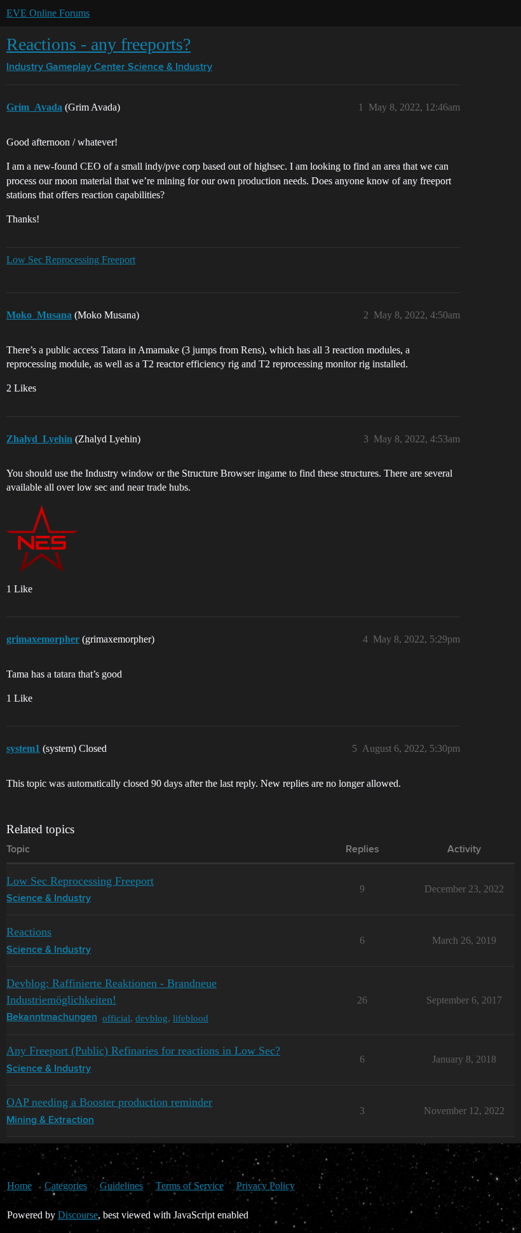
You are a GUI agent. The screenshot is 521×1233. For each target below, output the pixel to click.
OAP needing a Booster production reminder (109, 1102)
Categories (65, 1185)
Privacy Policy (265, 1185)
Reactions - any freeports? (98, 44)
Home (19, 1185)
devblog (151, 1017)
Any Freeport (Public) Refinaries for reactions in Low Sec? (143, 1050)
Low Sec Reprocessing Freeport (70, 259)
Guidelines (121, 1185)
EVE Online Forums (48, 13)
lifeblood (190, 1017)
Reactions (28, 931)
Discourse (78, 1214)
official (116, 1017)
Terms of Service (190, 1185)
